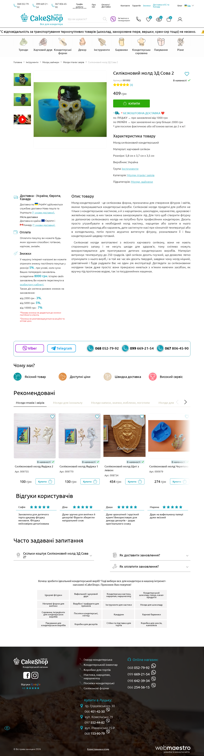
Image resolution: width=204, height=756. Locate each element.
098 (138, 680)
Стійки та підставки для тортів (119, 624)
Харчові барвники (151, 614)
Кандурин (119, 614)
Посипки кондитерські (99, 683)
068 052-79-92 (23, 5)
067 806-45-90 (61, 5)
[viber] (153, 679)
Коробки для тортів (97, 669)
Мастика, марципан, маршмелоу (97, 676)
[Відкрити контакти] (138, 19)
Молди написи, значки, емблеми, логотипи (120, 402)
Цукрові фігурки (53, 594)
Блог (180, 5)
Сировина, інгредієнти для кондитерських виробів (53, 614)
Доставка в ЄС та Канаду (161, 6)
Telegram (64, 348)
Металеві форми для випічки (53, 604)
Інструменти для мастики (119, 604)
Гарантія (136, 5)
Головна (18, 62)
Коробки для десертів (86, 624)
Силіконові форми (96, 688)
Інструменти (32, 62)
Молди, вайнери (50, 62)
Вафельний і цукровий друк (86, 594)
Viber (32, 348)
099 (138, 674)
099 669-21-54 (42, 5)
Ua (188, 5)
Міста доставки (29, 216)
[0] (147, 19)
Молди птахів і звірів (73, 62)
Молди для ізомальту (67, 402)
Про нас (94, 6)
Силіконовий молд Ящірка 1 (79, 466)
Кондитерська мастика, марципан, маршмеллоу (118, 594)
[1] (157, 19)
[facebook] (26, 675)
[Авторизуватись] (180, 19)
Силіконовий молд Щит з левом (122, 468)
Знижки (147, 5)
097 (94, 722)
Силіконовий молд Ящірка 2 (34, 466)
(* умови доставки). (43, 212)
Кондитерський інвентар (101, 664)
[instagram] (34, 675)
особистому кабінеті (32, 284)
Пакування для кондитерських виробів (53, 624)
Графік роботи (79, 5)
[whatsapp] (153, 666)
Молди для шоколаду (151, 604)
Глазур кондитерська (98, 659)
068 (138, 667)
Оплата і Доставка (106, 6)
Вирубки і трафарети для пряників (86, 604)
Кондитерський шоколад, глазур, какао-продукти (151, 595)
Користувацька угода (98, 749)
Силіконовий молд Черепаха (168, 466)
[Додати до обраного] (52, 417)
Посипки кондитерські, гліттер (86, 614)
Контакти (125, 5)
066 (138, 687)
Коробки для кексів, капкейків (151, 624)
